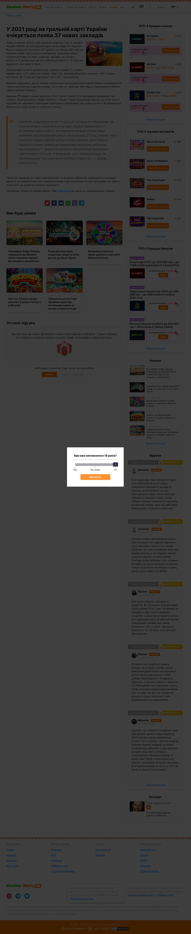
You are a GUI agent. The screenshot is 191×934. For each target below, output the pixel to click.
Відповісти (95, 477)
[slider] (115, 464)
